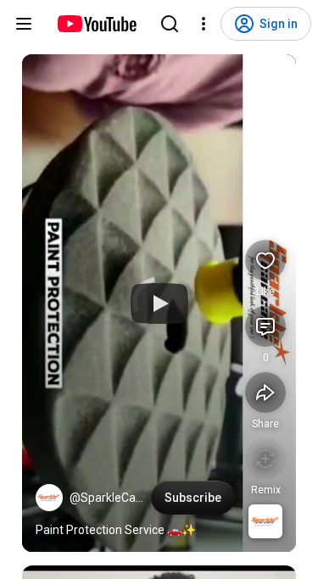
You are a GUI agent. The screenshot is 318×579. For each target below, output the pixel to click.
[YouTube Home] (96, 23)
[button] (49, 497)
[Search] (169, 24)
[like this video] (265, 260)
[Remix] (265, 458)
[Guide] (24, 24)
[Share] (265, 392)
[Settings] (203, 24)
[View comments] (265, 326)
